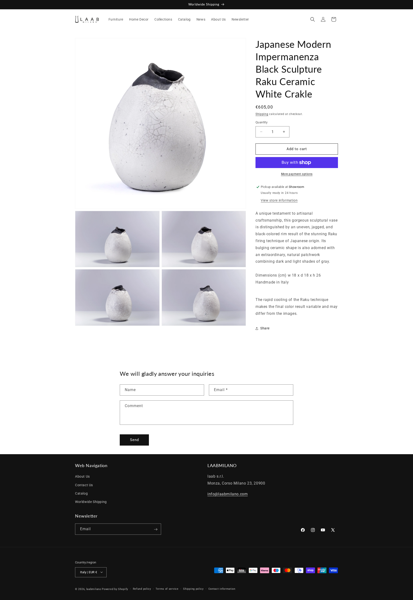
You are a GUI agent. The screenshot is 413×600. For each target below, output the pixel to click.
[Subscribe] (155, 529)
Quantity (261, 122)
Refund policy (142, 588)
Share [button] (265, 328)
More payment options (297, 174)
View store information (279, 200)
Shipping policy (193, 588)
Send (134, 440)
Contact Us (84, 485)
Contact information (221, 588)
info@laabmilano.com (227, 494)
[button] (312, 19)
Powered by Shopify (115, 588)
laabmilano (93, 588)
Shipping (261, 114)
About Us (82, 477)
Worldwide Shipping (91, 502)
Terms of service (167, 588)
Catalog (81, 493)
